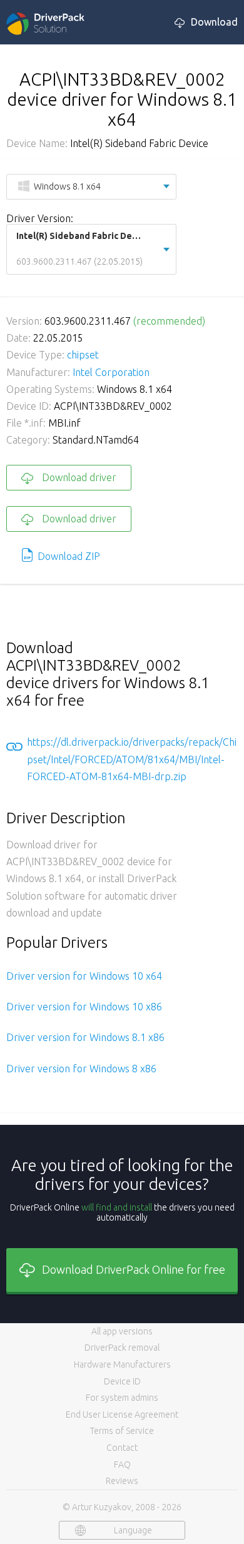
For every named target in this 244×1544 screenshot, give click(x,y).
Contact (122, 1448)
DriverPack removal (122, 1348)
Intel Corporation (111, 372)
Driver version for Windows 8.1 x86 (85, 1037)
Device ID (122, 1381)
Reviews (122, 1481)
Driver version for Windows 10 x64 (84, 976)
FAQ (122, 1465)
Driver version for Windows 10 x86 (84, 1006)
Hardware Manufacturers (122, 1364)
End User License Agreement (122, 1414)
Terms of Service (122, 1431)
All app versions (122, 1331)
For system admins (122, 1398)
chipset (83, 354)
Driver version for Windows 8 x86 (81, 1068)
